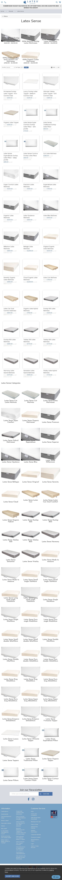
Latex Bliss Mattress (50, 216)
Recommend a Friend (35, 840)
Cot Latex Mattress (49, 154)
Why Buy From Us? (36, 821)
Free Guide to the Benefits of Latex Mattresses (20, 857)
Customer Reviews (36, 834)
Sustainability (4, 814)
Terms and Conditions (34, 814)
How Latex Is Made (6, 823)
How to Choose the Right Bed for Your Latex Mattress (20, 824)
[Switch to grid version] (51, 67)
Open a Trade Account (35, 846)
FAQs (32, 811)
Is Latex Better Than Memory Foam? (4, 832)
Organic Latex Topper (11, 122)
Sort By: (4, 67)
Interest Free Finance (34, 827)
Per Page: (18, 67)
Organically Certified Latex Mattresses (20, 812)
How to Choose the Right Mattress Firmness (21, 818)
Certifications (4, 811)
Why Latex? (4, 828)
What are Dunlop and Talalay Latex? (6, 836)
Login (32, 843)
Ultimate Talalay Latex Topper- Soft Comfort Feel (50, 94)
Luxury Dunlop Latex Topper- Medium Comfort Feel (30, 94)
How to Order (34, 824)
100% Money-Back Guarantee (35, 818)
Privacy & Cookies (35, 837)
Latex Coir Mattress (50, 278)
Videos (3, 826)
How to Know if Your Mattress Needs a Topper (20, 838)
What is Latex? (5, 820)
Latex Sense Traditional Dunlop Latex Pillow (49, 125)
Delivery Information (34, 831)
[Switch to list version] (56, 67)
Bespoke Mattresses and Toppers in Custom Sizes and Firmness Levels (21, 831)
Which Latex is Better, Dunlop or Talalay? (5, 841)
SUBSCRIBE (46, 794)
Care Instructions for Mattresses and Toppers (20, 848)
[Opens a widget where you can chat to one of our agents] (56, 877)
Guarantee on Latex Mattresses (20, 852)
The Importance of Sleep (6, 817)
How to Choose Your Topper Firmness (20, 843)
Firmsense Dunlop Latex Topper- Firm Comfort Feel (10, 94)
